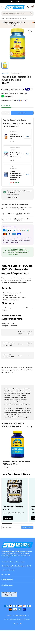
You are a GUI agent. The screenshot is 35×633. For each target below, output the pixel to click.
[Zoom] (30, 31)
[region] (17, 450)
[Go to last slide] (28, 427)
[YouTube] (9, 574)
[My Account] (28, 7)
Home (2, 18)
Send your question (27, 527)
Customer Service (7, 579)
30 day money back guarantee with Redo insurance (18, 219)
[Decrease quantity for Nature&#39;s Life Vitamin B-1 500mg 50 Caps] (3, 113)
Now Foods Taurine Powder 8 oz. (16, 136)
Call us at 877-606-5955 (8, 570)
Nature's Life (5, 73)
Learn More (14, 26)
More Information (7, 585)
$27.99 (5, 467)
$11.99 (12, 142)
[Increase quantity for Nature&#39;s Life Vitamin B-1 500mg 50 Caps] (8, 113)
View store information (12, 197)
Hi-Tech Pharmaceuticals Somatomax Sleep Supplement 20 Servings (16, 175)
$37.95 (17, 182)
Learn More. (15, 254)
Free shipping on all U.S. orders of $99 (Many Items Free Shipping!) (18, 208)
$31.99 (12, 160)
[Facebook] (3, 574)
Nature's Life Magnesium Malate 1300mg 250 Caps (16, 462)
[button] (17, 100)
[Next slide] (32, 427)
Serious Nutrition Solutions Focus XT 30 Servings (16, 155)
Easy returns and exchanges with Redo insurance (19, 214)
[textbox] (11, 527)
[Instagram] (6, 574)
